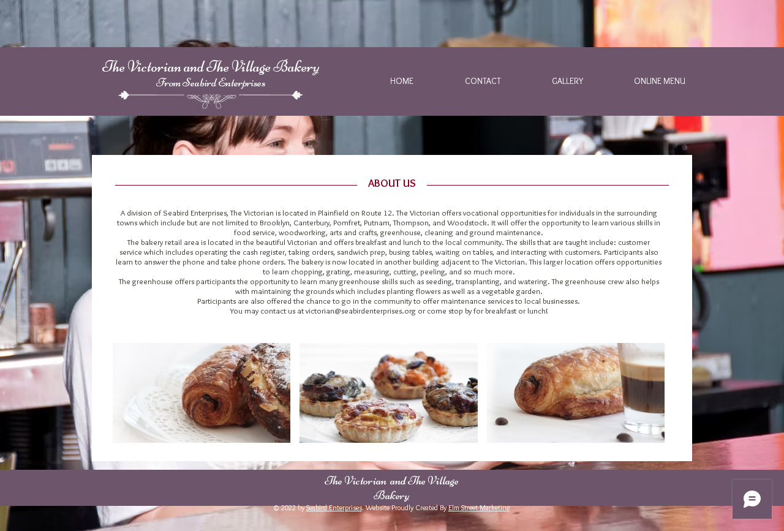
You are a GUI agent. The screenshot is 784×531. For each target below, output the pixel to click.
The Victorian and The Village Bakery (210, 66)
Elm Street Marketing (479, 507)
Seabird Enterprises (334, 507)
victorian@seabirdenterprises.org (361, 310)
